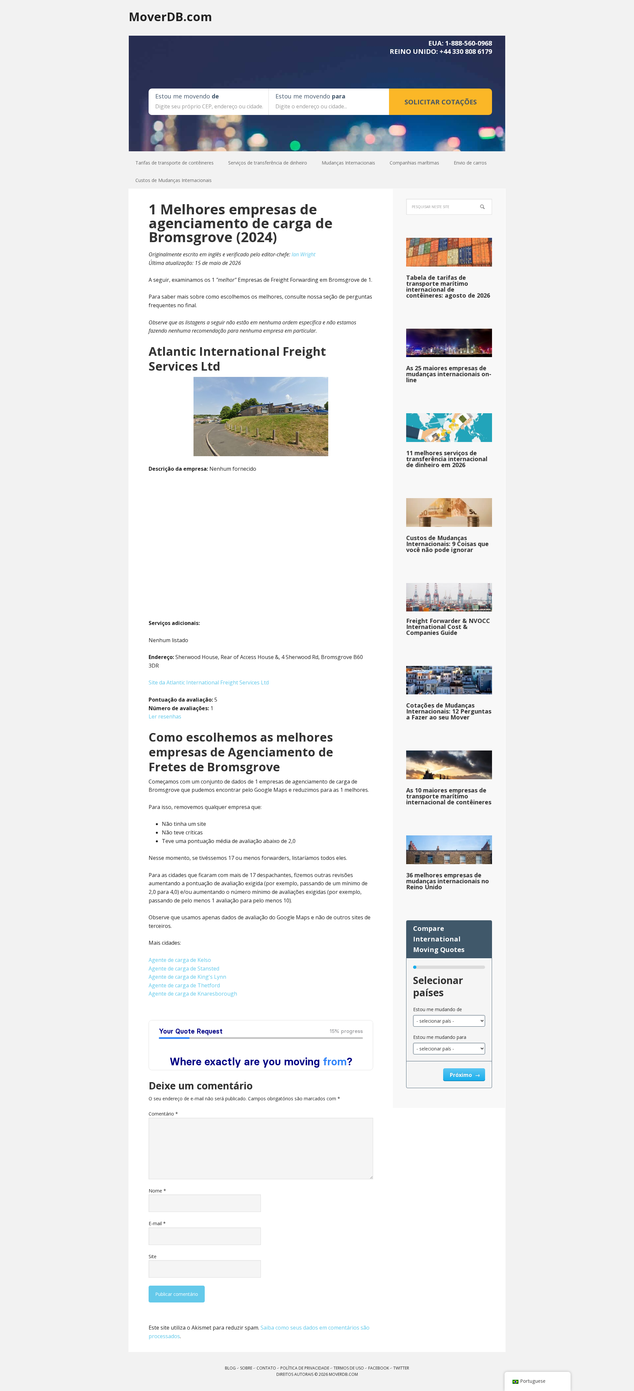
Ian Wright (303, 254)
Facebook (378, 1368)
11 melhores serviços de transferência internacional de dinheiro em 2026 (446, 459)
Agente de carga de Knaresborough (193, 993)
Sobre (246, 1368)
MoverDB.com (170, 16)
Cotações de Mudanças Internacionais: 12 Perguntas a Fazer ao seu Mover (448, 711)
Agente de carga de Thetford (184, 985)
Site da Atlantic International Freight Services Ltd (209, 682)
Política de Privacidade (304, 1368)
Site (153, 1256)
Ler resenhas (165, 716)
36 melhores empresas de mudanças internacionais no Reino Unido (447, 881)
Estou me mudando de (437, 1009)
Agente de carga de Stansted (184, 968)
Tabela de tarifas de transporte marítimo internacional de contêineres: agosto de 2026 (448, 286)
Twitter (401, 1368)
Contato (266, 1368)
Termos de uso (349, 1368)
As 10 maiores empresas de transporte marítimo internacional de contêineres (448, 796)
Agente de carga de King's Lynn (187, 976)
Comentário (163, 1114)
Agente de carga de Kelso (180, 960)
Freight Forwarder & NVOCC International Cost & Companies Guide (448, 627)
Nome (157, 1191)
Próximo (461, 1075)
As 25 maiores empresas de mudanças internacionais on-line (448, 374)
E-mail (157, 1223)
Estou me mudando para (439, 1037)
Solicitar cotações (441, 101)
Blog (230, 1368)
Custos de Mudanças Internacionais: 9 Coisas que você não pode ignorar (447, 544)
